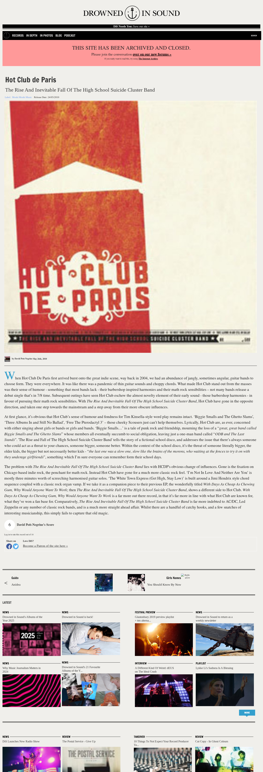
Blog (58, 35)
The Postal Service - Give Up (79, 741)
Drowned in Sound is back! (77, 616)
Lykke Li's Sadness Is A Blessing (214, 668)
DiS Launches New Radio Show (21, 741)
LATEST (7, 602)
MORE (247, 712)
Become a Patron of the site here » (45, 545)
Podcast (69, 35)
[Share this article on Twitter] (16, 546)
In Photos (46, 35)
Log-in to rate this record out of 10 (18, 534)
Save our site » (131, 26)
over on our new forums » (152, 54)
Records (18, 35)
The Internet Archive (148, 58)
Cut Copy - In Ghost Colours (211, 741)
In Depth (31, 35)
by (21, 358)
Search (254, 35)
